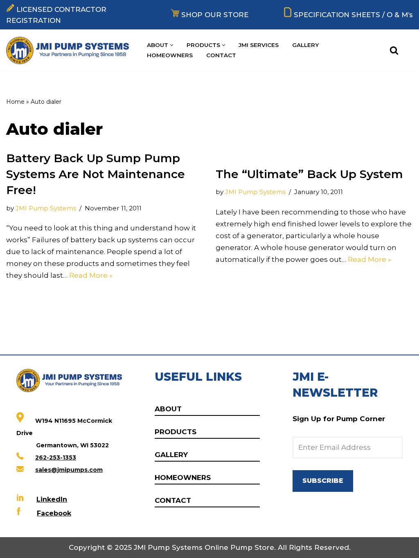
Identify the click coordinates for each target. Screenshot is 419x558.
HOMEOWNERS (183, 477)
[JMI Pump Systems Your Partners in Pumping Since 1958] (69, 50)
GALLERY (171, 455)
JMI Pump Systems (46, 208)
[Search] (394, 50)
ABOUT (168, 409)
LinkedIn (51, 499)
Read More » (91, 275)
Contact (221, 55)
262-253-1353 (55, 457)
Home (15, 101)
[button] (171, 45)
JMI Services (259, 45)
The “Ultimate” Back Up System (309, 174)
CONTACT (173, 500)
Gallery (305, 45)
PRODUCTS (175, 432)
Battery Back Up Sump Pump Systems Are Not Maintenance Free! (95, 174)
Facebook (54, 513)
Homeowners (170, 55)
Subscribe (322, 480)
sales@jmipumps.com (69, 469)
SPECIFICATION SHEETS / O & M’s (353, 15)
